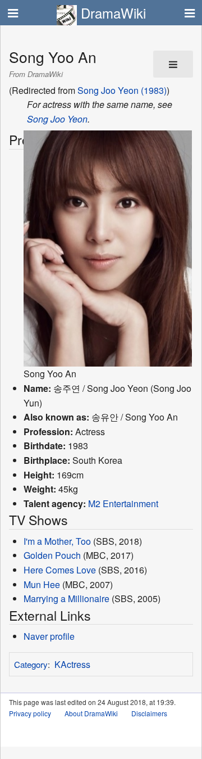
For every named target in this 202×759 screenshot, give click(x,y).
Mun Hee (42, 584)
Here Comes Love (60, 569)
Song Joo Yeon (57, 118)
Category (31, 664)
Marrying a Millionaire (66, 598)
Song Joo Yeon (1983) (122, 90)
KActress (72, 664)
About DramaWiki (91, 713)
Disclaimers (149, 713)
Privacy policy (30, 713)
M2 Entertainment (123, 503)
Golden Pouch (52, 555)
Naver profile (49, 636)
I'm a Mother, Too (57, 541)
